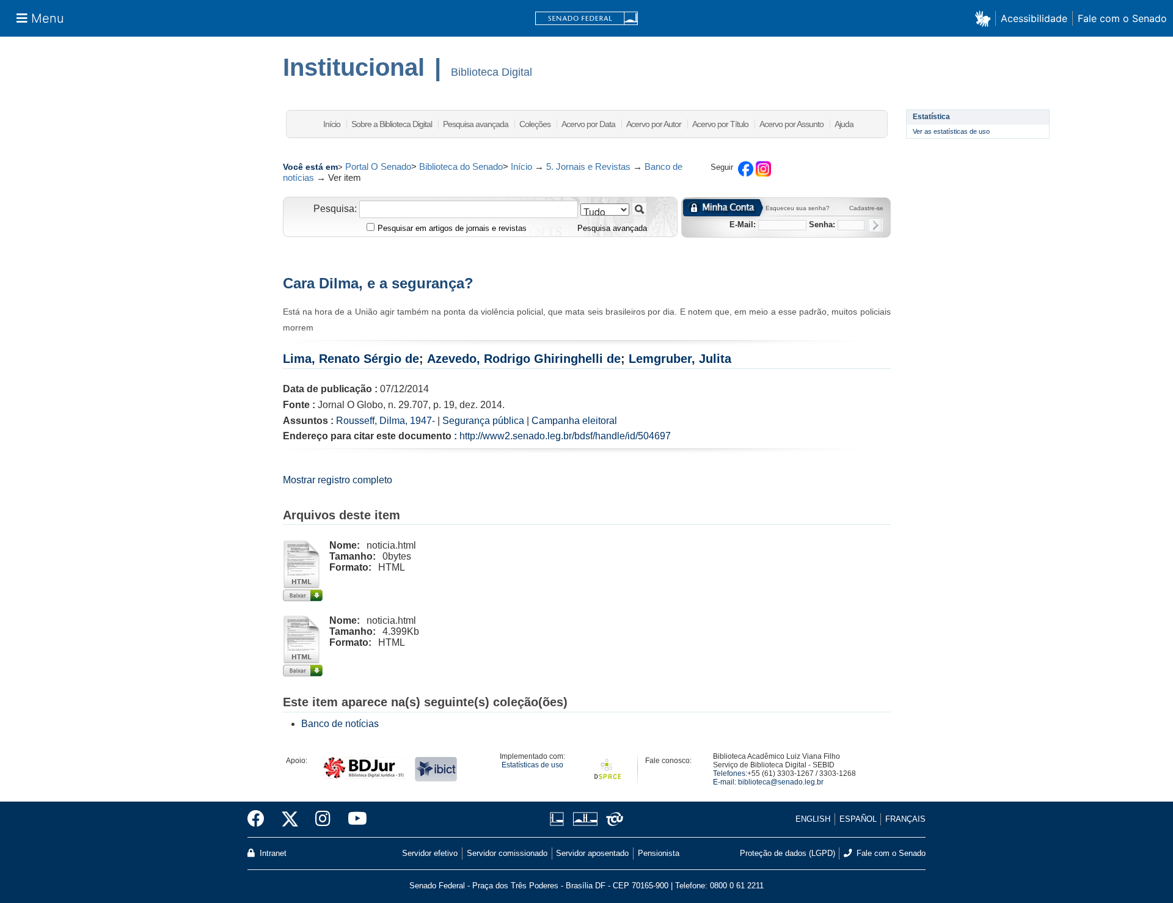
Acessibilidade (1034, 18)
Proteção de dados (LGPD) (787, 853)
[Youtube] (353, 819)
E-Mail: (742, 224)
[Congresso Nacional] (585, 819)
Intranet (272, 853)
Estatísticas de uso (532, 765)
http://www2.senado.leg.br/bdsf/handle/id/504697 (565, 436)
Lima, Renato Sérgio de (351, 358)
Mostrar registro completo (337, 480)
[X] (290, 819)
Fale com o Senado (1122, 18)
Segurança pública (483, 420)
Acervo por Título (720, 124)
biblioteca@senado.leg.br (781, 782)
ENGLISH (812, 819)
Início (331, 124)
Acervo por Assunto (791, 124)
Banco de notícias (340, 723)
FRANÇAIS (905, 819)
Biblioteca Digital (491, 72)
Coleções (534, 124)
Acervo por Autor (653, 124)
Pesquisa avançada (475, 124)
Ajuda (844, 124)
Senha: (822, 224)
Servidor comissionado (507, 853)
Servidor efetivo (430, 853)
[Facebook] (260, 819)
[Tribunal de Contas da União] (612, 819)
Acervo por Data (588, 124)
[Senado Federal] (586, 19)
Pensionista (658, 853)
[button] (985, 18)
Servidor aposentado (592, 853)
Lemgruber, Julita (680, 358)
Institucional (354, 67)
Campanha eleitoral (574, 420)
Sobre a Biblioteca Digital (391, 124)
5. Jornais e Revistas (588, 166)
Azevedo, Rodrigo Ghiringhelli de (524, 358)
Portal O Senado (378, 166)
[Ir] (639, 209)
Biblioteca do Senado (461, 166)
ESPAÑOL (858, 819)
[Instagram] (323, 819)
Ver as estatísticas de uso (951, 131)
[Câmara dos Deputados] (559, 819)
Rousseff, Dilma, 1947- (385, 420)
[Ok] (875, 225)
